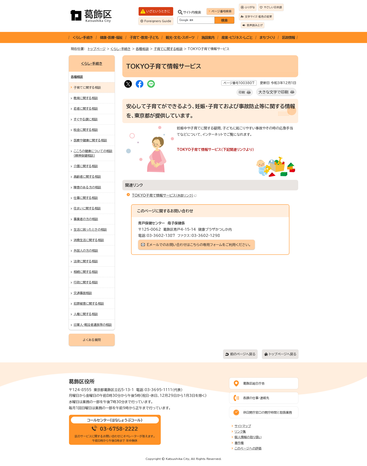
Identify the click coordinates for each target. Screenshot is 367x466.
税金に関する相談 (86, 129)
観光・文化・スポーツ (180, 37)
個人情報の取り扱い (248, 437)
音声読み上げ (255, 25)
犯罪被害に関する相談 (89, 303)
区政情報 (288, 37)
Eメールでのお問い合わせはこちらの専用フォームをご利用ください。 (199, 244)
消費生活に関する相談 (89, 240)
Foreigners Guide (157, 21)
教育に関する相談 (86, 98)
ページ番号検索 (221, 11)
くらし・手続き (83, 37)
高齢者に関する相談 (87, 176)
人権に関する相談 (86, 314)
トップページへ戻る (282, 354)
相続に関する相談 (86, 271)
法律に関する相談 (86, 261)
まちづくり (267, 37)
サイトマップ (243, 426)
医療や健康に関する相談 (90, 140)
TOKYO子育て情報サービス (162, 195)
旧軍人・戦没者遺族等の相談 (93, 324)
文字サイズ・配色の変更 (258, 16)
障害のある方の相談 (87, 187)
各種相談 (142, 48)
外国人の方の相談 (86, 250)
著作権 (239, 442)
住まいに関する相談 (87, 208)
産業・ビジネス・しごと (237, 37)
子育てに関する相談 (168, 48)
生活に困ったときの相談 (90, 229)
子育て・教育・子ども (144, 37)
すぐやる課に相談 (86, 119)
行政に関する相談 (86, 282)
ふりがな (250, 7)
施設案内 (207, 37)
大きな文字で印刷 (273, 92)
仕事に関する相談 (86, 197)
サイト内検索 (192, 12)
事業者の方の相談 (86, 219)
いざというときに (158, 11)
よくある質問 (92, 339)
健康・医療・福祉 (111, 37)
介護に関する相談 (86, 166)
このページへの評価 (248, 448)
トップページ (97, 48)
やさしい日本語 (273, 7)
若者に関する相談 (86, 108)
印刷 (242, 92)
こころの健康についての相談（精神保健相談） (93, 153)
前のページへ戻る (242, 354)
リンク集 (240, 431)
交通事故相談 (83, 293)
